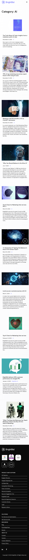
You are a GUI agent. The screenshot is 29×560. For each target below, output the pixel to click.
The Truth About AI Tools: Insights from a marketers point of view (15, 36)
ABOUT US (4, 532)
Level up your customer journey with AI (14, 291)
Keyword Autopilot (6, 491)
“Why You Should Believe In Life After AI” (15, 163)
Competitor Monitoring (7, 486)
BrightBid (14, 381)
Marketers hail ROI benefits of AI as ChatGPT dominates (13, 119)
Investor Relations (6, 540)
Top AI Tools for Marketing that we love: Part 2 (14, 205)
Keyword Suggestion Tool (8, 494)
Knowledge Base (6, 527)
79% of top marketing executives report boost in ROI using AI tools (15, 74)
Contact (4, 535)
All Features (5, 475)
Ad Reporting (5, 483)
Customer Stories (6, 502)
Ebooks (3, 530)
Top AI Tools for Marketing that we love (14, 335)
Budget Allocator (6, 478)
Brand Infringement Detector (9, 499)
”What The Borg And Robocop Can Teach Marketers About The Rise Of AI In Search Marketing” (15, 422)
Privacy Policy (5, 543)
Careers (4, 538)
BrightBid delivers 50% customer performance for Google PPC (13, 377)
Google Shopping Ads (7, 480)
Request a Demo (6, 507)
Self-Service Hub (6, 519)
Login (3, 504)
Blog (3, 524)
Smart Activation (6, 488)
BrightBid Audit (5, 496)
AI (13, 39)
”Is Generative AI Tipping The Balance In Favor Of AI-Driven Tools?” (15, 248)
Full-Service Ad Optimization (9, 517)
